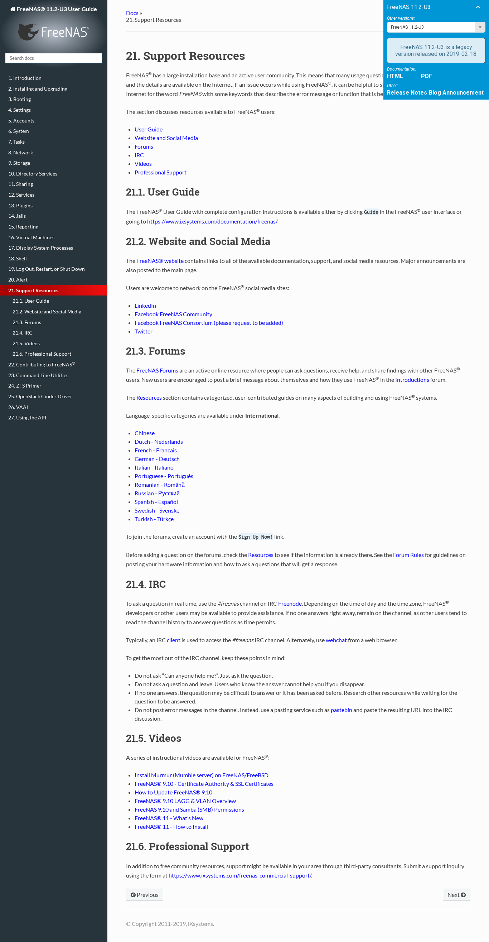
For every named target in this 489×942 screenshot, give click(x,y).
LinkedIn (145, 305)
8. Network (20, 152)
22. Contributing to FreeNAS (41, 364)
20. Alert (18, 280)
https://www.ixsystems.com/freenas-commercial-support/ (240, 875)
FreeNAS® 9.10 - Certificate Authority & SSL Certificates (204, 783)
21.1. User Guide (31, 301)
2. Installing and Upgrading (37, 89)
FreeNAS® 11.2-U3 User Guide (56, 8)
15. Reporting (23, 227)
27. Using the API (27, 417)
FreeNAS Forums (157, 370)
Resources (149, 397)
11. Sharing (20, 184)
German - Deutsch (157, 458)
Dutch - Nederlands (159, 441)
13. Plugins (20, 205)
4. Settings (19, 110)
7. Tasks (16, 142)
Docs (132, 12)
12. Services (21, 195)
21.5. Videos (26, 343)
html (395, 76)
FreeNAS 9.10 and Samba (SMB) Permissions (189, 809)
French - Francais (156, 450)
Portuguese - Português (164, 475)
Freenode (290, 603)
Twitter (143, 331)
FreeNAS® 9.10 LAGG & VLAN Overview (185, 800)
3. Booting (19, 99)
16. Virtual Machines (31, 237)
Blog (435, 92)
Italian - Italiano (154, 467)
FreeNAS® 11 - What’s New (169, 817)
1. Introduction (25, 78)
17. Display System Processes (40, 248)
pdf (426, 76)
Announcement (463, 92)
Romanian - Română (160, 484)
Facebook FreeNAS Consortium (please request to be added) (209, 322)
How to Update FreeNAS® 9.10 (173, 792)
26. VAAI (18, 407)
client (173, 639)
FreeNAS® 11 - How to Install (171, 826)
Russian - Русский (157, 493)
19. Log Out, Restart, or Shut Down (46, 269)
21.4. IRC (23, 333)
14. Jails (17, 216)
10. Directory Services (32, 173)
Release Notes (407, 92)
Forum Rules (408, 554)
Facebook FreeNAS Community (173, 314)
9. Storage (19, 163)
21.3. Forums (27, 322)
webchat (336, 639)
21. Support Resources (33, 290)
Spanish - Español (156, 501)
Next (454, 894)
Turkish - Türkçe (154, 518)
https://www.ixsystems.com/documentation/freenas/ (212, 221)
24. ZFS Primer (25, 386)
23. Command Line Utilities (38, 375)
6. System (18, 131)
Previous (147, 894)
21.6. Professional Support (42, 354)
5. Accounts (21, 120)
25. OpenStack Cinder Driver (40, 396)
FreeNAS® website (160, 260)
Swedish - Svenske (157, 510)
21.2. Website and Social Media (47, 311)
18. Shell (17, 258)
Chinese (145, 432)
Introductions (412, 379)
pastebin (341, 709)
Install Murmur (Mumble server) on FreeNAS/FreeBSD (201, 775)
